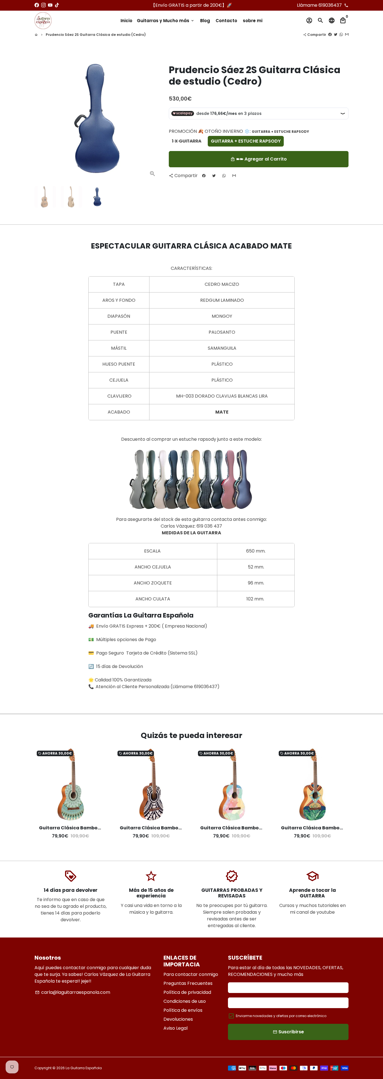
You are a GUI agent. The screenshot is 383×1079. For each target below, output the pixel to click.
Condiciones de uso (184, 1001)
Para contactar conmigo (190, 974)
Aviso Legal (175, 1028)
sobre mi (252, 21)
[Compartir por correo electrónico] (347, 34)
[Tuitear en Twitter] (335, 34)
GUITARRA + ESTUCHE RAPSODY (246, 141)
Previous (42, 118)
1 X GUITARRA (186, 141)
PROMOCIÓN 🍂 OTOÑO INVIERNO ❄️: (239, 131)
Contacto (226, 21)
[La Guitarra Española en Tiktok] (57, 5)
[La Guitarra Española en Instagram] (43, 5)
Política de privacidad (187, 992)
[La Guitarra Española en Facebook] (36, 5)
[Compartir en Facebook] (330, 34)
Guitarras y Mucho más (166, 21)
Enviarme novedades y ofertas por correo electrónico (281, 1015)
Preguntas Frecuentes (188, 983)
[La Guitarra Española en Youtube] (50, 5)
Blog (205, 21)
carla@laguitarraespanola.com (72, 992)
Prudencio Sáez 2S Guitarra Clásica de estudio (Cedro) (96, 34)
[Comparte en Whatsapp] (341, 34)
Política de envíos (182, 1010)
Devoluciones (178, 1019)
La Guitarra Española (84, 1068)
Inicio (126, 21)
